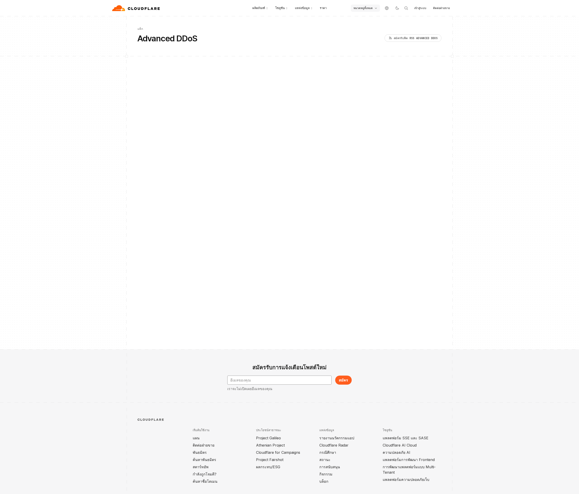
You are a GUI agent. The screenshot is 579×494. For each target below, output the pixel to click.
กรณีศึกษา (327, 452)
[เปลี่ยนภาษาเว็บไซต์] (387, 8)
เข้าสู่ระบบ (420, 8)
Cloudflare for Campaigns (278, 452)
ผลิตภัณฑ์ (258, 8)
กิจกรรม (325, 474)
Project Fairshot (269, 459)
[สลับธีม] (397, 8)
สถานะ (324, 459)
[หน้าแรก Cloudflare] (136, 8)
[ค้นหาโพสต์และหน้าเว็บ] (406, 8)
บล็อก (323, 481)
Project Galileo (268, 438)
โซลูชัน (280, 8)
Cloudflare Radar (334, 445)
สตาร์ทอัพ (201, 467)
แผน (196, 438)
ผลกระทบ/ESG (268, 467)
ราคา (323, 8)
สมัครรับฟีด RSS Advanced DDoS (416, 38)
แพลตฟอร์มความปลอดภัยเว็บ (406, 479)
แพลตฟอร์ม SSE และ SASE (405, 438)
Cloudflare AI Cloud (400, 445)
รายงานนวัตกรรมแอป (336, 438)
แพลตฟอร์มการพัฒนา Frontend (409, 459)
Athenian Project (270, 445)
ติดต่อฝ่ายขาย (441, 8)
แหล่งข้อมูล (302, 8)
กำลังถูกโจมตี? (204, 474)
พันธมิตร (200, 452)
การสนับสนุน (329, 467)
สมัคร (343, 380)
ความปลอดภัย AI (396, 452)
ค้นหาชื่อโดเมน (205, 481)
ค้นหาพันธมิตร (204, 459)
